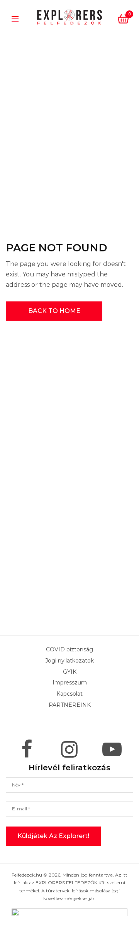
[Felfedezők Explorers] (69, 17)
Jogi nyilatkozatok (69, 660)
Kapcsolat (69, 693)
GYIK (69, 671)
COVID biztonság (69, 649)
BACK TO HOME (54, 311)
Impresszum (70, 682)
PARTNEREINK (70, 704)
